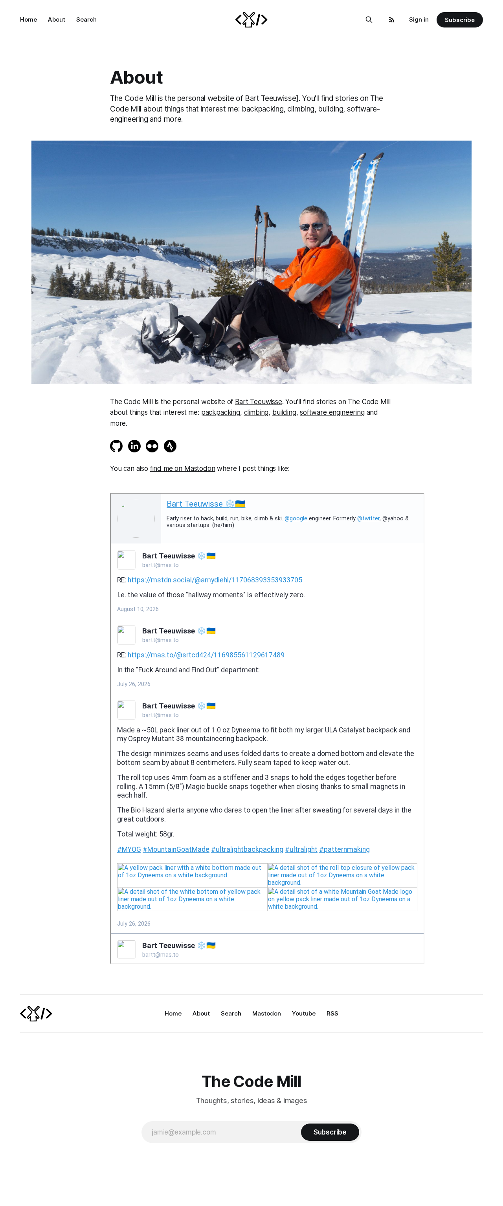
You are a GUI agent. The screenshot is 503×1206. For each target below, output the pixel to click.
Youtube (304, 1013)
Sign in (419, 19)
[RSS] (392, 19)
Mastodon (266, 1013)
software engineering (332, 412)
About (56, 19)
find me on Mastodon (182, 468)
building (284, 412)
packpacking (220, 412)
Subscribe (459, 20)
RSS (332, 1013)
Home (28, 19)
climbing (256, 412)
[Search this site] (369, 19)
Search (86, 19)
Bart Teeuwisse (258, 402)
